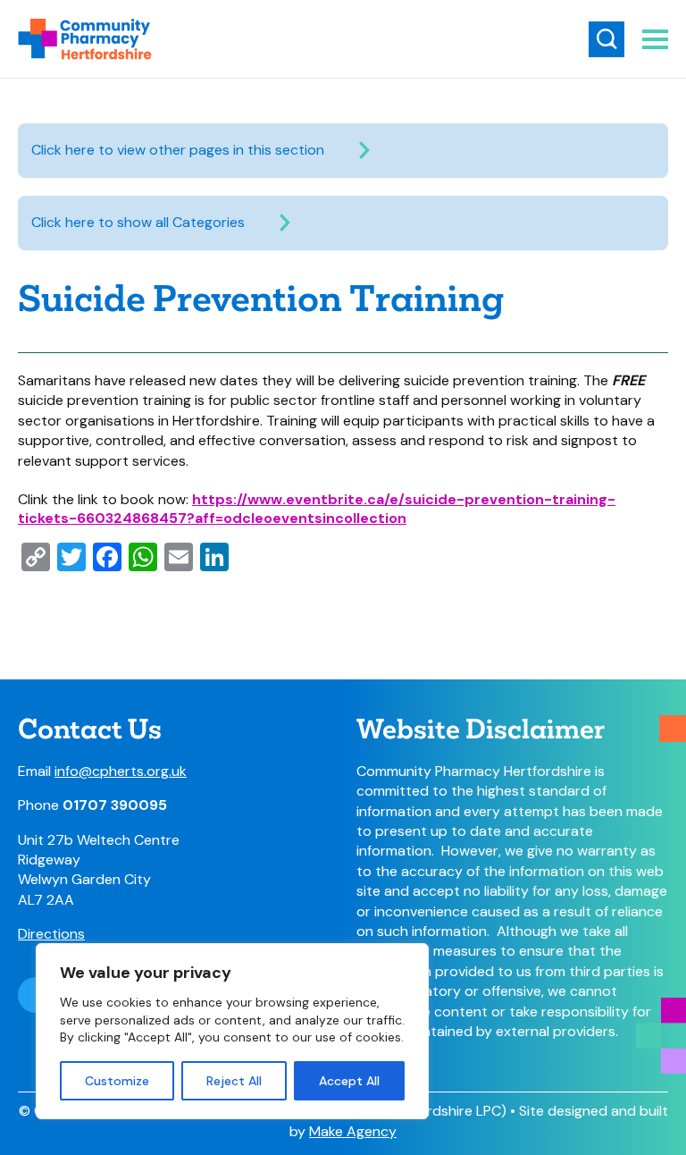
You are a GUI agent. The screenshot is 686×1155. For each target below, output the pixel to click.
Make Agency (353, 1131)
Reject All (234, 1081)
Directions (51, 933)
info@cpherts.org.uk (120, 771)
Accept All (349, 1081)
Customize (117, 1081)
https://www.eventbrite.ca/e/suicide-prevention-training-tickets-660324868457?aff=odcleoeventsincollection (316, 508)
